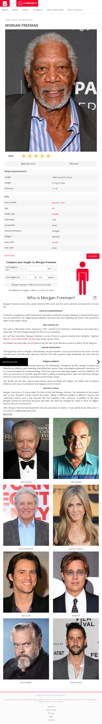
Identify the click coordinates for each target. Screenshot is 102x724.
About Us (51, 706)
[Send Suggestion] (95, 298)
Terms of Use (51, 710)
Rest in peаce (75, 10)
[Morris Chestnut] (98, 362)
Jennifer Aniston (28, 339)
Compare (30, 3)
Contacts (51, 720)
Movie (15, 10)
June (54, 202)
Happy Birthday (55, 10)
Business (38, 10)
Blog (51, 716)
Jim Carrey (12, 339)
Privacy (51, 713)
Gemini (55, 214)
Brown (55, 242)
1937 (62, 202)
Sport (25, 10)
